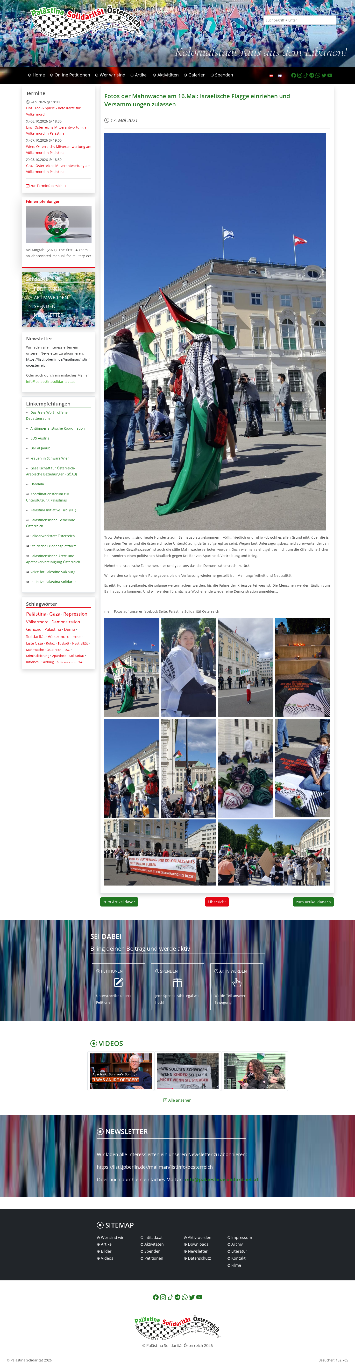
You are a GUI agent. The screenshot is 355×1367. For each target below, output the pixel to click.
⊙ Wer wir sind (110, 75)
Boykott (63, 643)
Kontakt (238, 1258)
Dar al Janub (40, 448)
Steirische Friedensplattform (53, 546)
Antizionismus (66, 662)
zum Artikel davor (119, 902)
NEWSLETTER (48, 315)
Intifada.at (153, 1237)
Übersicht (217, 902)
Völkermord (37, 622)
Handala (37, 484)
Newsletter (198, 1251)
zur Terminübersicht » (47, 185)
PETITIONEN (47, 289)
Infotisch (32, 662)
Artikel (107, 1244)
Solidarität (35, 636)
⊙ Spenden (221, 75)
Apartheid (59, 655)
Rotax (50, 643)
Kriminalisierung (37, 655)
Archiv (237, 1244)
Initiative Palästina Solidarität (54, 581)
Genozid (34, 629)
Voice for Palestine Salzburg (52, 572)
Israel (76, 636)
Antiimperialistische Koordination (57, 428)
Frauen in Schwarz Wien (50, 458)
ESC (67, 649)
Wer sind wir (112, 1237)
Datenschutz (199, 1258)
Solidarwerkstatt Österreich (52, 536)
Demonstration (65, 622)
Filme (236, 1265)
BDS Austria (40, 438)
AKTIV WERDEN (51, 297)
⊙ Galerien (195, 75)
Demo (69, 629)
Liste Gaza (34, 643)
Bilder (106, 1251)
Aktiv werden (199, 1237)
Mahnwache (35, 649)
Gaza (54, 614)
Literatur (239, 1251)
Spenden (152, 1251)
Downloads (198, 1244)
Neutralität (80, 643)
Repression (75, 614)
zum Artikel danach (313, 902)
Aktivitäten (154, 1244)
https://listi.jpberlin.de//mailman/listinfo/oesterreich (155, 1167)
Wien (81, 662)
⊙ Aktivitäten (166, 75)
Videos (107, 1258)
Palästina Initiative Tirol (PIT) (53, 510)
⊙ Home (36, 75)
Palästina (36, 614)
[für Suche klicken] (341, 20)
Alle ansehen (180, 1100)
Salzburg (48, 662)
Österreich (54, 649)
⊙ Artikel (139, 75)
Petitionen (153, 1258)
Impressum (241, 1237)
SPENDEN (45, 306)
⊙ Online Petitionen (70, 75)
